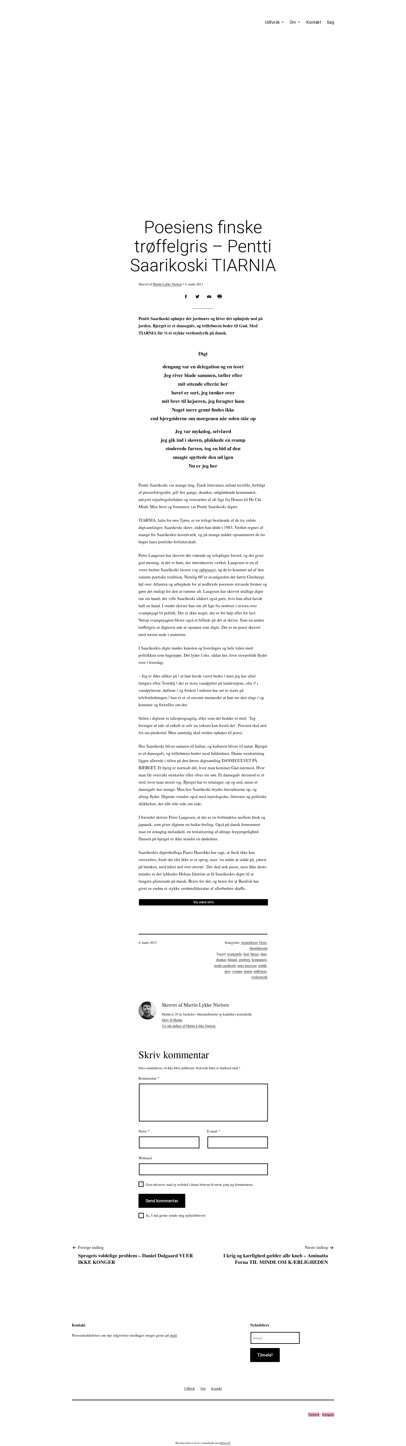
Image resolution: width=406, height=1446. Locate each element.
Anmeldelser (249, 942)
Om (293, 22)
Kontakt (313, 22)
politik (262, 965)
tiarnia (248, 971)
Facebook (314, 1414)
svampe (237, 971)
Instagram (328, 1414)
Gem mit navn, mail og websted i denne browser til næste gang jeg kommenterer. (199, 1184)
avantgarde (234, 954)
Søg (330, 22)
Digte (263, 942)
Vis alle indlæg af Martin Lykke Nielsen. (189, 1026)
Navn (144, 1131)
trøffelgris (260, 971)
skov (227, 971)
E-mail (213, 1131)
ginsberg (244, 959)
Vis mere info (203, 902)
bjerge (255, 954)
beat (246, 954)
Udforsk (272, 22)
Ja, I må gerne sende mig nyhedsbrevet (175, 1215)
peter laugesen (246, 965)
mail (173, 1335)
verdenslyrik (259, 977)
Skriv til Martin (172, 1020)
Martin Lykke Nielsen (167, 284)
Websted (145, 1157)
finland (232, 959)
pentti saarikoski (225, 965)
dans (264, 954)
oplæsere (206, 569)
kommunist (259, 959)
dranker (221, 959)
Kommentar (149, 1078)
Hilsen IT (225, 1443)
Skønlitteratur (258, 948)
